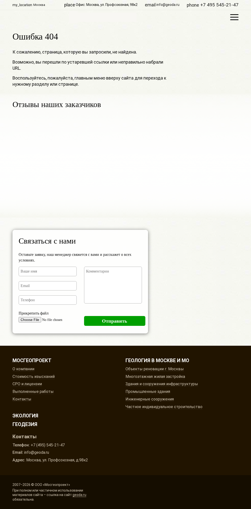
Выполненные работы (33, 391)
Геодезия (25, 424)
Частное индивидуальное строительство (164, 406)
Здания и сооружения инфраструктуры (162, 384)
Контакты (22, 399)
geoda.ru (79, 495)
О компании (23, 369)
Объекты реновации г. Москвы (155, 369)
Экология (25, 415)
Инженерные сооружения (150, 399)
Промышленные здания (148, 391)
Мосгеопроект (103, 17)
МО (185, 360)
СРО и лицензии (27, 384)
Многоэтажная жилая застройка (155, 376)
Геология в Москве (151, 360)
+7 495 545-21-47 (212, 5)
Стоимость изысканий (34, 376)
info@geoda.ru (162, 5)
